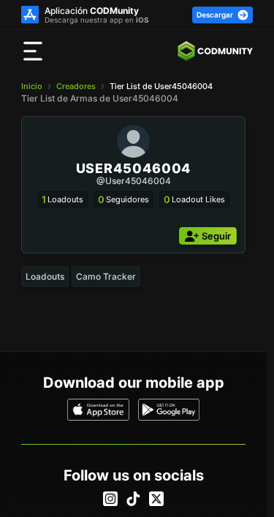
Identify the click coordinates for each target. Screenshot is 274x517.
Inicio (31, 86)
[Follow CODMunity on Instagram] (110, 498)
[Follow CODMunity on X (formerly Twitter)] (156, 498)
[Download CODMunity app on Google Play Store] (169, 410)
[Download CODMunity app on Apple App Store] (98, 410)
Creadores (76, 86)
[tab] (45, 277)
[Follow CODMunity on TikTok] (133, 498)
